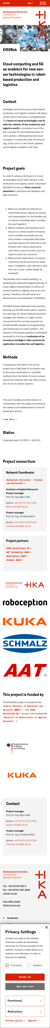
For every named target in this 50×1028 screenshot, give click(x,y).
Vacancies (12, 918)
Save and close (25, 986)
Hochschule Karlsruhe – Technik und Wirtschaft (24, 482)
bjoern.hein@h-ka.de (17, 506)
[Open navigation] (43, 4)
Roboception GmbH (16, 556)
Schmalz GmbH (13, 560)
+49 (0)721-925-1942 (25, 502)
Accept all (25, 977)
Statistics (37, 965)
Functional (16, 965)
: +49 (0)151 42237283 (25, 522)
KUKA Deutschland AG (17, 548)
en (29, 3)
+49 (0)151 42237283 (25, 840)
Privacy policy (14, 1020)
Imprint (32, 1020)
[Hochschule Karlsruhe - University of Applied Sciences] (15, 15)
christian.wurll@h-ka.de (18, 526)
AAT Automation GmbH (17, 552)
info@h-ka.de (10, 893)
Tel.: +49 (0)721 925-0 (14, 886)
